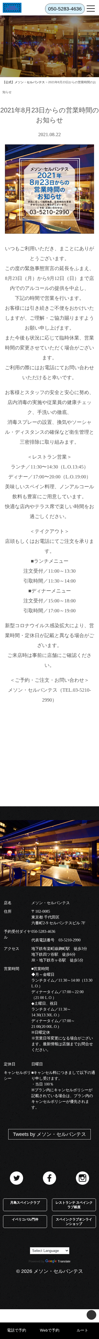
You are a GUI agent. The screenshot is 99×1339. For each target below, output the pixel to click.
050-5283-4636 (43, 932)
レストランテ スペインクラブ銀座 (74, 1205)
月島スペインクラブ (25, 1203)
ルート (82, 1330)
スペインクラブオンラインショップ (74, 1221)
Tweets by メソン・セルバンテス (49, 1134)
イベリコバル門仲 (25, 1219)
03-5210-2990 (70, 940)
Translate (64, 1261)
